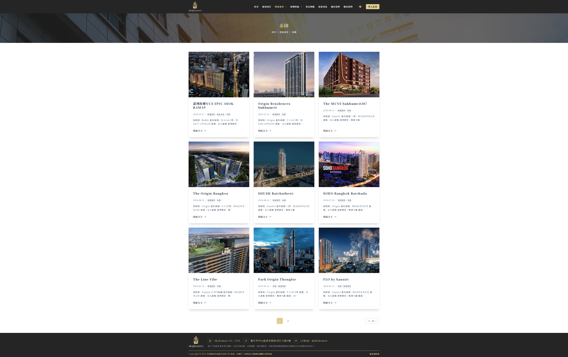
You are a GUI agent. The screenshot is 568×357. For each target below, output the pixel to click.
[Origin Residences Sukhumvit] (284, 74)
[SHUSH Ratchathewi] (284, 164)
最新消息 (322, 6)
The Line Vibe (205, 279)
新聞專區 (294, 6)
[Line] (360, 6)
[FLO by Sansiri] (349, 250)
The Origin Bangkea (210, 193)
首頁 (256, 6)
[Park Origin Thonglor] (284, 250)
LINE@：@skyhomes (313, 340)
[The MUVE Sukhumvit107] (349, 74)
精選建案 (279, 6)
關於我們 (335, 6)
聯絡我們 (348, 6)
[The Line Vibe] (219, 250)
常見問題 (310, 6)
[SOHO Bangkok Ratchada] (349, 164)
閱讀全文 (198, 131)
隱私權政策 (374, 354)
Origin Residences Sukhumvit (274, 105)
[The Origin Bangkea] (219, 164)
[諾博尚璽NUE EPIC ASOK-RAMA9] (219, 74)
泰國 (228, 114)
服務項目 (266, 6)
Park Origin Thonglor (277, 279)
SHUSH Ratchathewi (275, 193)
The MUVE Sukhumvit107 (345, 103)
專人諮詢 (372, 6)
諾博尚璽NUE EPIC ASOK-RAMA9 (214, 105)
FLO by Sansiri (336, 279)
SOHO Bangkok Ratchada (345, 193)
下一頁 (371, 321)
